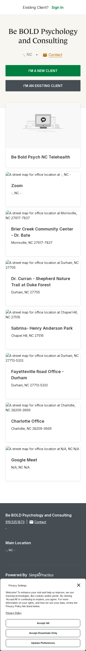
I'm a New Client (43, 71)
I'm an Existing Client (43, 86)
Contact (55, 54)
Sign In (58, 7)
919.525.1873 (15, 522)
